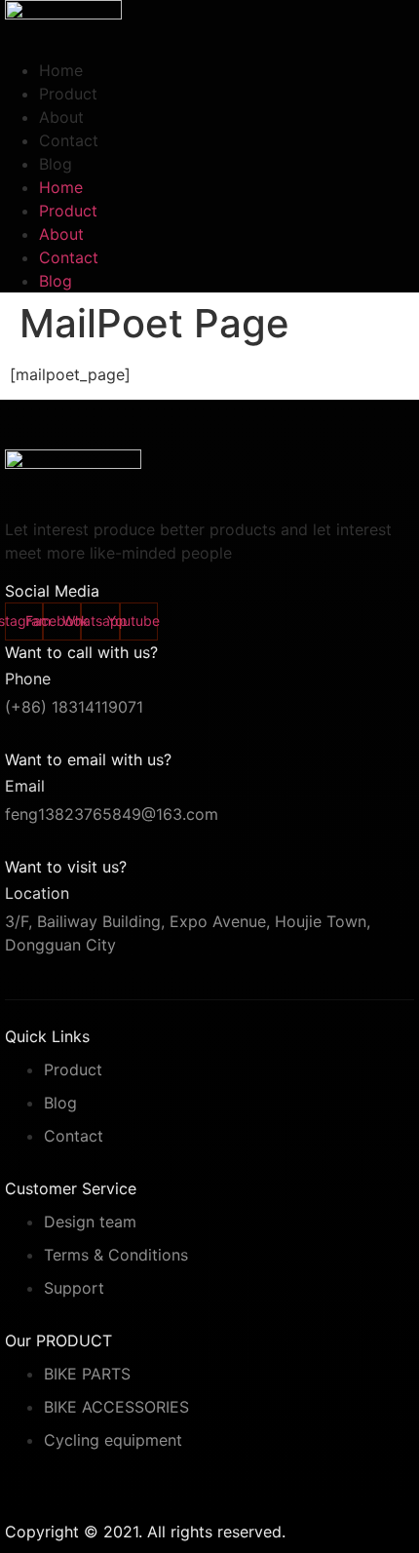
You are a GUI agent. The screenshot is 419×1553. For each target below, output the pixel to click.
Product (68, 93)
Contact (68, 140)
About (61, 117)
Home (61, 70)
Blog (55, 164)
